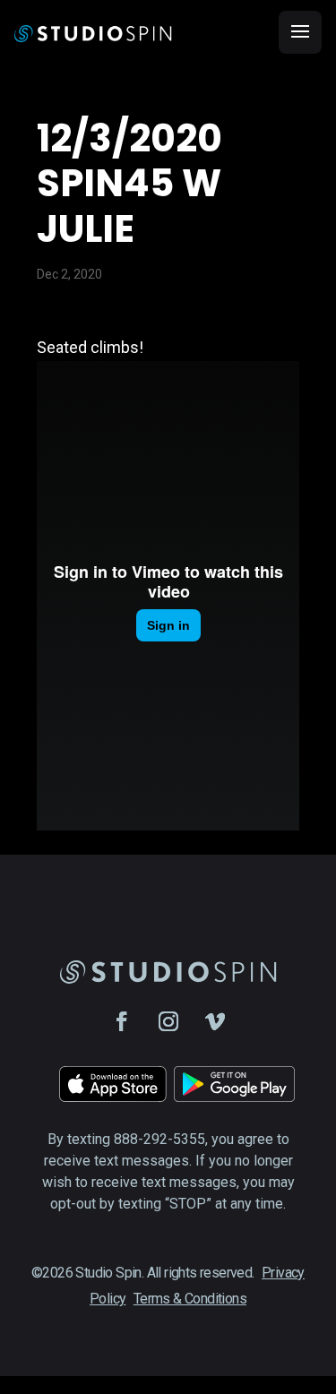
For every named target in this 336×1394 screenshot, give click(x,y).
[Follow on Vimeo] (215, 1021)
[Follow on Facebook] (122, 1021)
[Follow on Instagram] (168, 1021)
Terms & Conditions (190, 1298)
